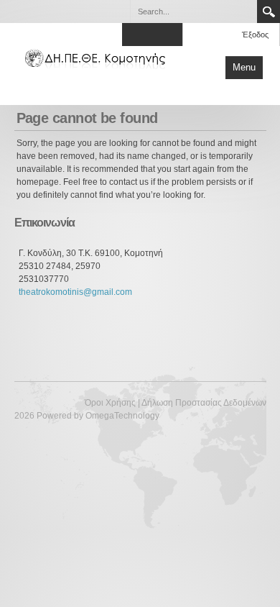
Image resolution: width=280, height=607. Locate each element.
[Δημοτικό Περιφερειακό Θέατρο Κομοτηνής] (96, 57)
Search (268, 11)
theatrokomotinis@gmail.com (75, 292)
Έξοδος (255, 34)
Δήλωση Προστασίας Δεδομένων (203, 403)
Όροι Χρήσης (110, 403)
